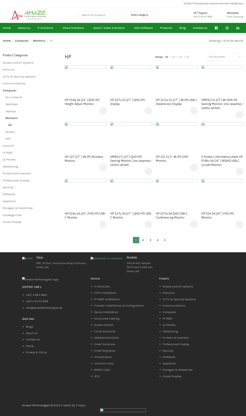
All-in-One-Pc (14, 97)
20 (173, 57)
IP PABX (8, 152)
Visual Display (12, 222)
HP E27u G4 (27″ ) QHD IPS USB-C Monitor (131, 215)
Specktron (9, 201)
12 (166, 57)
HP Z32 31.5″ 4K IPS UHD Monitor (172, 158)
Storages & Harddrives (18, 208)
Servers (10, 132)
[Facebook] (163, 260)
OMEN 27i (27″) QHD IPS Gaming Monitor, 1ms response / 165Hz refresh (131, 160)
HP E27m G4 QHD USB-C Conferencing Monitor (172, 215)
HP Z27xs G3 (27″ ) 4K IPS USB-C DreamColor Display (176, 101)
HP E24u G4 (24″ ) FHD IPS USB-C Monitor (85, 215)
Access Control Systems (18, 62)
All (188, 57)
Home (7, 40)
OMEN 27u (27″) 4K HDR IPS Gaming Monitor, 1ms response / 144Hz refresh (222, 103)
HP (10, 125)
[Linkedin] (173, 260)
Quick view (100, 80)
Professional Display (16, 180)
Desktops (11, 104)
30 (180, 57)
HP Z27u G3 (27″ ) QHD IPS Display (127, 101)
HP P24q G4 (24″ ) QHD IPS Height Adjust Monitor (82, 101)
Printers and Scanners (17, 173)
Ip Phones (9, 159)
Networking (10, 166)
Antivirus (9, 69)
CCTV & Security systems (19, 76)
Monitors (39, 40)
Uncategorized (12, 215)
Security (8, 187)
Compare (100, 71)
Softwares (9, 194)
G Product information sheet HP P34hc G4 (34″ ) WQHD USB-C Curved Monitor (222, 160)
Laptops (10, 111)
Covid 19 (8, 146)
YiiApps (81, 405)
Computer (22, 40)
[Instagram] (182, 260)
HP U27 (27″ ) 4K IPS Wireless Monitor (84, 158)
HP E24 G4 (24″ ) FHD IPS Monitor (217, 215)
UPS (7, 138)
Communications (14, 83)
